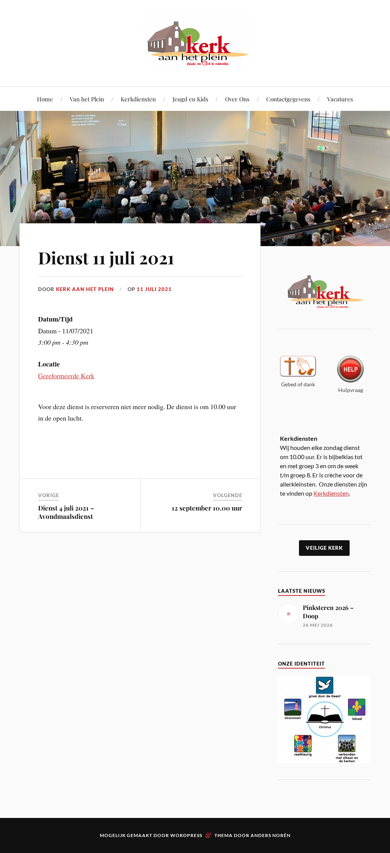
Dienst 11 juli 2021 (106, 257)
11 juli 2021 (154, 289)
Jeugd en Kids (190, 99)
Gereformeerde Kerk (66, 375)
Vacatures (340, 99)
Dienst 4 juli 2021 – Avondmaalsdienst (66, 512)
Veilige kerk (324, 548)
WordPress (186, 835)
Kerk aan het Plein (85, 289)
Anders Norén (271, 835)
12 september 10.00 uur (207, 508)
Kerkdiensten (138, 99)
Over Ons (237, 99)
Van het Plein (87, 99)
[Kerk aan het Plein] (195, 63)
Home (45, 99)
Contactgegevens (288, 99)
